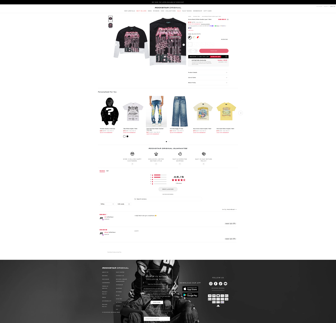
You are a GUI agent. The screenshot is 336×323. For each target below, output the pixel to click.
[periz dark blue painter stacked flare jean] (156, 111)
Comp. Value (198, 22)
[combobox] (107, 204)
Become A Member (205, 24)
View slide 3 (169, 141)
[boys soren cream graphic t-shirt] (203, 111)
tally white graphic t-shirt (130, 128)
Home (189, 16)
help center (120, 272)
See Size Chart (224, 39)
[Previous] (116, 45)
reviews (105, 275)
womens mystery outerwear (107, 128)
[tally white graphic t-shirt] (133, 111)
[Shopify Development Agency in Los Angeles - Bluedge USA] (218, 306)
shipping (119, 288)
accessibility (106, 300)
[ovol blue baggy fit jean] (179, 111)
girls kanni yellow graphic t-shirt (225, 128)
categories (106, 282)
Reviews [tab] (102, 170)
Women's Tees (196, 16)
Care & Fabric (192, 77)
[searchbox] (169, 199)
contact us (120, 275)
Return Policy (192, 82)
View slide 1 (166, 141)
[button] (130, 11)
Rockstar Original (218, 288)
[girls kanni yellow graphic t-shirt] (226, 111)
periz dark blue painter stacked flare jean (155, 129)
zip (117, 309)
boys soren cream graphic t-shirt (202, 128)
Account (319, 6)
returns (119, 291)
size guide (105, 279)
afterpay (119, 302)
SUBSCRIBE (157, 302)
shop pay (119, 298)
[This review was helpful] (231, 223)
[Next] (184, 45)
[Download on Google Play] (190, 295)
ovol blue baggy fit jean (176, 128)
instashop (119, 284)
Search (326, 6)
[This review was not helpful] (233, 223)
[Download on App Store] (190, 288)
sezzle (118, 305)
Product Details (192, 72)
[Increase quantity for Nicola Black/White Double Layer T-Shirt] (196, 51)
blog (118, 295)
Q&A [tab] (107, 170)
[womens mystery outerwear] (109, 111)
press (104, 297)
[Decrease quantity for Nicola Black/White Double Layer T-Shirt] (189, 51)
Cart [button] (332, 6)
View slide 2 (168, 141)
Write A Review (168, 189)
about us (105, 272)
